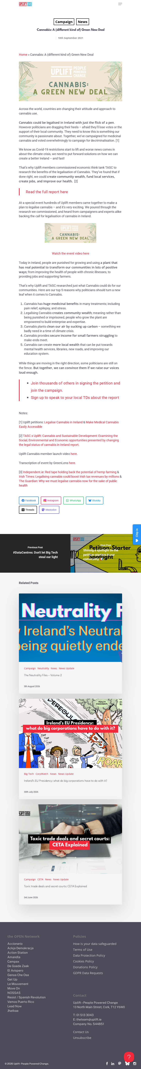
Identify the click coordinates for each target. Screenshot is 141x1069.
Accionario (15, 943)
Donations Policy (85, 967)
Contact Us (81, 1032)
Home (23, 54)
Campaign (64, 21)
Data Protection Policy (89, 955)
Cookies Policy (83, 961)
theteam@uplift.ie (88, 1019)
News (82, 21)
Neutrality (43, 668)
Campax (13, 961)
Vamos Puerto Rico (20, 1002)
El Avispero (15, 970)
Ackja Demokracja (20, 948)
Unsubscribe (82, 1038)
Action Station (17, 952)
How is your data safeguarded (94, 944)
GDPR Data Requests (88, 973)
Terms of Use (82, 949)
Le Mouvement (17, 984)
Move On (13, 988)
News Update (66, 668)
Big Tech (29, 773)
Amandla (13, 957)
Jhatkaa (12, 1010)
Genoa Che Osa (18, 975)
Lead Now (14, 1006)
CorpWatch (42, 773)
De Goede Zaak (18, 966)
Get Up (12, 979)
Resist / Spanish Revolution (26, 997)
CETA (40, 879)
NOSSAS (13, 993)
